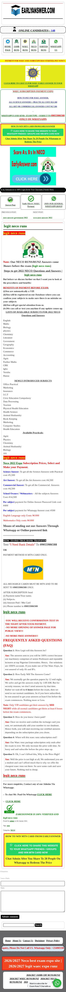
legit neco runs (33, 274)
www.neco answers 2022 (42, 218)
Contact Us (28, 941)
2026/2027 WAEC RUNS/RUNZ (24, 979)
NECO (13, 830)
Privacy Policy (53, 941)
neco (8, 825)
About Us (16, 941)
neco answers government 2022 (15, 218)
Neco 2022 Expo (12, 463)
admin (12, 821)
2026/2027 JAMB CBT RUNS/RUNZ (43, 975)
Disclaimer (40, 941)
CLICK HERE (13, 801)
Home (8, 941)
